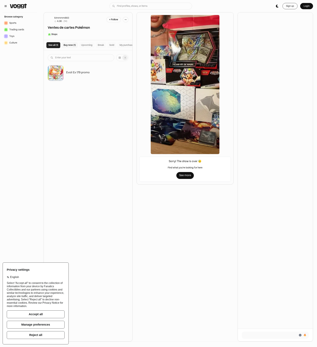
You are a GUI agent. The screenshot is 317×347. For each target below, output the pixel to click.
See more (185, 175)
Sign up (290, 6)
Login (307, 6)
